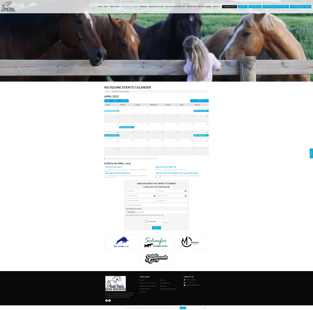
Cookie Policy (174, 308)
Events (109, 171)
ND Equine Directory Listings (275, 6)
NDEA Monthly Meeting (166, 167)
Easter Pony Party (113, 167)
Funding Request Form (300, 6)
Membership (255, 6)
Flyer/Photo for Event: (134, 209)
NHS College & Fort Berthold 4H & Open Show (177, 173)
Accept (183, 308)
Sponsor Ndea (229, 6)
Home (107, 91)
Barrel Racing (111, 177)
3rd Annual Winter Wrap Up (117, 173)
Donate (243, 6)
